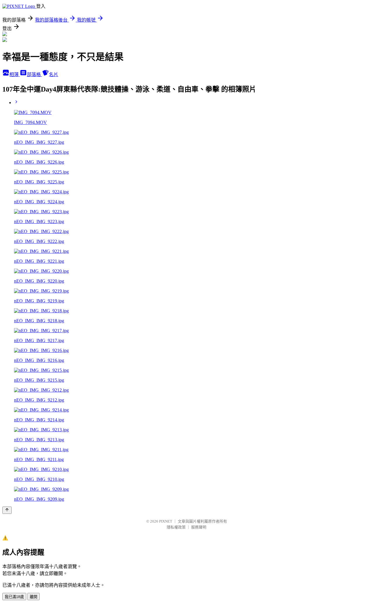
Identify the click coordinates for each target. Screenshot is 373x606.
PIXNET (165, 521)
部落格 (34, 74)
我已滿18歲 (14, 597)
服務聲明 (198, 527)
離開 (33, 597)
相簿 (14, 74)
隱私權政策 (176, 527)
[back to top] (7, 510)
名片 (53, 74)
